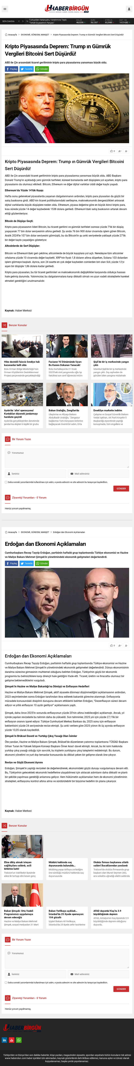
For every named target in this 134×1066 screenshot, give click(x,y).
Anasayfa (12, 34)
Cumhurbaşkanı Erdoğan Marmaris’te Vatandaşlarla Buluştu (46, 21)
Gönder (44, 68)
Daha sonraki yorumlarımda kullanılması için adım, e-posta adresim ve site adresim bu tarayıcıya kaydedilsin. (58, 482)
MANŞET (45, 34)
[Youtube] (11, 1040)
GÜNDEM (35, 34)
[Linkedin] (4, 1040)
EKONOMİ (25, 34)
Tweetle (29, 68)
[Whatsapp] (19, 1040)
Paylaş (13, 68)
